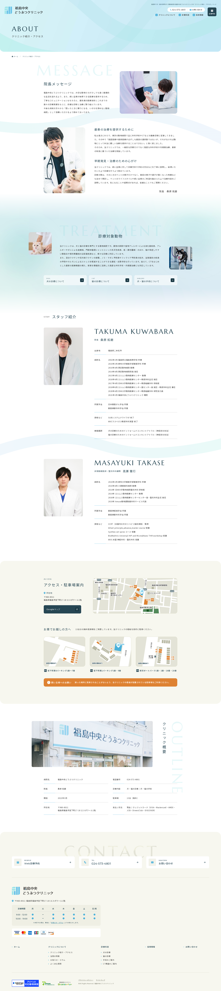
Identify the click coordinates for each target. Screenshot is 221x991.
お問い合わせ (197, 10)
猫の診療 (106, 956)
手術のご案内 (108, 960)
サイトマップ (100, 980)
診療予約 (212, 14)
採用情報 (199, 15)
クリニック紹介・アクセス (61, 952)
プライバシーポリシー (85, 980)
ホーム (17, 946)
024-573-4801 (179, 10)
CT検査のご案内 (110, 964)
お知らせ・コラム (57, 923)
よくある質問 (55, 964)
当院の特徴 (55, 956)
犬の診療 (106, 952)
